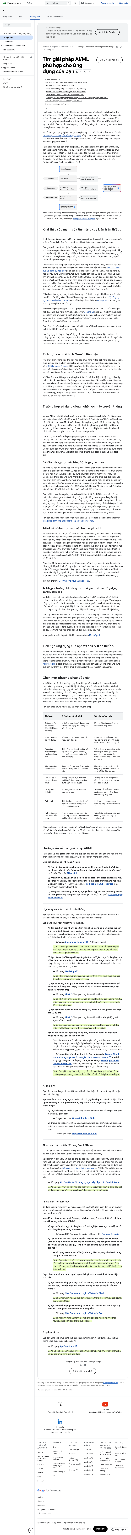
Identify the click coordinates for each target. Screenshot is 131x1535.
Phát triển (65, 47)
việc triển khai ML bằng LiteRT (72, 581)
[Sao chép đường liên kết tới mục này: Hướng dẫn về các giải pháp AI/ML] (95, 848)
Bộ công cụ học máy (75, 942)
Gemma (87, 312)
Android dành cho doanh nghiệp (43, 1458)
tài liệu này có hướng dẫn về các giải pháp (62, 135)
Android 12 (88, 1470)
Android (40, 1452)
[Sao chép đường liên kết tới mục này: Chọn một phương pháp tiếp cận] (93, 677)
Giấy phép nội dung (110, 1383)
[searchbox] (17, 25)
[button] (16, 46)
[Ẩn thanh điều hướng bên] (30, 1530)
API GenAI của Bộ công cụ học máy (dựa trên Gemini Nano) (89, 1182)
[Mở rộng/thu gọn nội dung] (59, 79)
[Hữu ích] (117, 47)
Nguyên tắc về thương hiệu (75, 1523)
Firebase (41, 1505)
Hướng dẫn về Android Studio (106, 1453)
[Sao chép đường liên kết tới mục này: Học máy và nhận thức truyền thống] (87, 909)
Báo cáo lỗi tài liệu (121, 1454)
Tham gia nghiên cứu (119, 1466)
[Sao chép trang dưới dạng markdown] (85, 72)
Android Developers (50, 47)
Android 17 (88, 1450)
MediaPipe (56, 300)
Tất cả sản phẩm (44, 1513)
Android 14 (88, 1462)
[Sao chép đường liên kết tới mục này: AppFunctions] (61, 1332)
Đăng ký (100, 1529)
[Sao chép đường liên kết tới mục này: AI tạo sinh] (58, 1086)
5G (54, 1476)
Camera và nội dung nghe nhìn (59, 1465)
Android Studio (107, 3)
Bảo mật (40, 1464)
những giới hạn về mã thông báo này (77, 1168)
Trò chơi (56, 1447)
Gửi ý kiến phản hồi (109, 60)
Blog (39, 1477)
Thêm (29, 3)
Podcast (40, 1481)
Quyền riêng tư (59, 1472)
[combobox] (58, 3)
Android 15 (88, 1458)
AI (4, 10)
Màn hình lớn (74, 1450)
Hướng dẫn (35, 16)
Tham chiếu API (106, 1464)
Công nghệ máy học (57, 1452)
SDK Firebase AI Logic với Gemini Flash (84, 1293)
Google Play (102, 300)
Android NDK (105, 1475)
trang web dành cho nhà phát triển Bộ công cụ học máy (68, 521)
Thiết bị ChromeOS (73, 1459)
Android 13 (88, 1466)
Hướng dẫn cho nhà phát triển (106, 1459)
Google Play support (120, 1460)
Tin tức (40, 1473)
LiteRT (65, 300)
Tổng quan (7, 16)
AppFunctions (49, 664)
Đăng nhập (123, 3)
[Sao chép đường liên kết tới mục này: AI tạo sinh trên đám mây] (72, 1201)
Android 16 (88, 1454)
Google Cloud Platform (47, 1509)
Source (40, 1468)
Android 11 (88, 1474)
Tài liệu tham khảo (55, 16)
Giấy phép (56, 1523)
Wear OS (72, 1454)
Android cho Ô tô (75, 1465)
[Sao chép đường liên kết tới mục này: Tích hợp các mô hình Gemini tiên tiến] (100, 354)
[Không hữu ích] (121, 47)
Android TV (73, 1470)
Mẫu (21, 16)
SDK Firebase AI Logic (58, 366)
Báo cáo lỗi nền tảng (121, 1448)
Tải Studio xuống (104, 1469)
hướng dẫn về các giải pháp (84, 219)
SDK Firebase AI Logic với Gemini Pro (83, 1313)
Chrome (40, 1501)
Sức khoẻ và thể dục (58, 1458)
